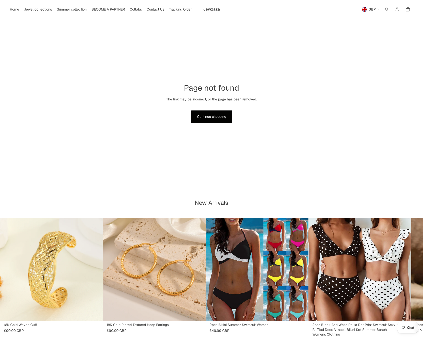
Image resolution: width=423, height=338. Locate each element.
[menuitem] (14, 9)
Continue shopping (211, 116)
